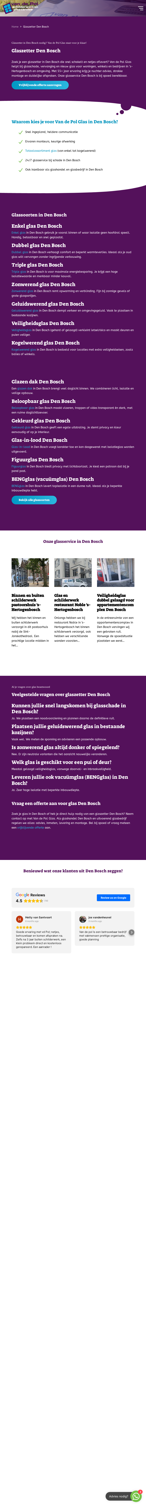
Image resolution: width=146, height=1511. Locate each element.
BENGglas (18, 486)
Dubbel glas (20, 252)
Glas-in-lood (21, 447)
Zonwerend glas (22, 291)
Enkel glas (18, 232)
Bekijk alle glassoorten (34, 500)
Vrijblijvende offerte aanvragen (40, 85)
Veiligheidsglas (22, 330)
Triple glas (19, 271)
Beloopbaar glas (23, 408)
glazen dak (24, 388)
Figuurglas (19, 466)
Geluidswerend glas (25, 310)
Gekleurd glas (21, 427)
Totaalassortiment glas (41, 150)
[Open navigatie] (139, 8)
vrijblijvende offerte (30, 827)
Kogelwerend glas (24, 349)
